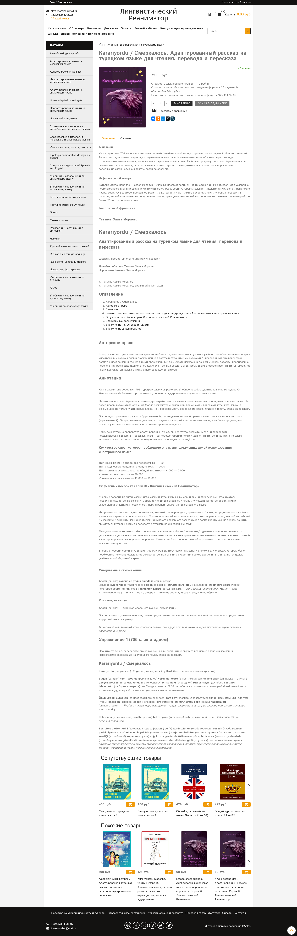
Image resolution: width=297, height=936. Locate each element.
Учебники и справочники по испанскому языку (67, 188)
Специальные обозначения (123, 321)
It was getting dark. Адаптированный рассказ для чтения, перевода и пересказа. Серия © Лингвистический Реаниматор (231, 889)
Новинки (55, 239)
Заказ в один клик (212, 104)
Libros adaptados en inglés (66, 100)
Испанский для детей (63, 119)
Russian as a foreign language (68, 254)
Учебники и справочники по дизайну (67, 278)
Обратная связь (195, 913)
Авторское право (116, 306)
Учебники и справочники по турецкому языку (135, 45)
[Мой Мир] (163, 118)
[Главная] (101, 45)
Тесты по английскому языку (68, 197)
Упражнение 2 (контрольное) (124, 329)
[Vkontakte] (127, 925)
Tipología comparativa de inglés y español (70, 156)
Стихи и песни (59, 220)
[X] (168, 118)
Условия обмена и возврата (165, 913)
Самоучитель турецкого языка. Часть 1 (114, 813)
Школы (53, 34)
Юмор (53, 288)
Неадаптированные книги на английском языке (67, 109)
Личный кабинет (146, 28)
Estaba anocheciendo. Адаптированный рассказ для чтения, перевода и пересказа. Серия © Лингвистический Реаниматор (192, 889)
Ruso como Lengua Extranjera (68, 262)
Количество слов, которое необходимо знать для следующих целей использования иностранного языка (172, 313)
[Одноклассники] (158, 118)
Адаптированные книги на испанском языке (66, 62)
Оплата (126, 28)
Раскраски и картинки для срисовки (66, 229)
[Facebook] (136, 925)
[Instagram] (144, 925)
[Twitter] (169, 925)
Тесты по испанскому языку (67, 205)
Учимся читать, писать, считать (70, 147)
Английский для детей (64, 53)
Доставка (111, 28)
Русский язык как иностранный (69, 246)
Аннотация (112, 310)
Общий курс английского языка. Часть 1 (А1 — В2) (192, 813)
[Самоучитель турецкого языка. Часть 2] (155, 782)
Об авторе (77, 28)
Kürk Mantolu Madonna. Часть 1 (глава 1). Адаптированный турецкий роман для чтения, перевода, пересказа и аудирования (155, 889)
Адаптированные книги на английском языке (66, 91)
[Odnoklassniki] (152, 925)
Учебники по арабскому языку (69, 306)
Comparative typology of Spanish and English (70, 167)
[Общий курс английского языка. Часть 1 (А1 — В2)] (194, 782)
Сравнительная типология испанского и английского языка (70, 138)
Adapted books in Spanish (65, 72)
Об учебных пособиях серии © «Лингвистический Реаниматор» (146, 317)
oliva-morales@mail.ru (63, 11)
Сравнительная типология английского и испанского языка (70, 128)
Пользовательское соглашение (126, 913)
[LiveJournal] (172, 118)
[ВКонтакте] (153, 118)
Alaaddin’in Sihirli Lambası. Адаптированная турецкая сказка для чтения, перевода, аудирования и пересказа (115, 887)
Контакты (94, 28)
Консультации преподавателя (181, 28)
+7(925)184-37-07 (61, 15)
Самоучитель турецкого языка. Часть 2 (153, 813)
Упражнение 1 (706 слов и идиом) (127, 325)
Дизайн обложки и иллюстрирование (87, 34)
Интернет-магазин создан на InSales (228, 926)
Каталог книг (57, 28)
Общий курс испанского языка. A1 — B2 (230, 813)
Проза (54, 213)
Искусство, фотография (65, 270)
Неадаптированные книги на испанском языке (67, 81)
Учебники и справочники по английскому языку (67, 177)
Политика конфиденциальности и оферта (77, 913)
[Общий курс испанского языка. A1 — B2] (233, 782)
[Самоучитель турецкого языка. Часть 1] (117, 782)
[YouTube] (160, 925)
